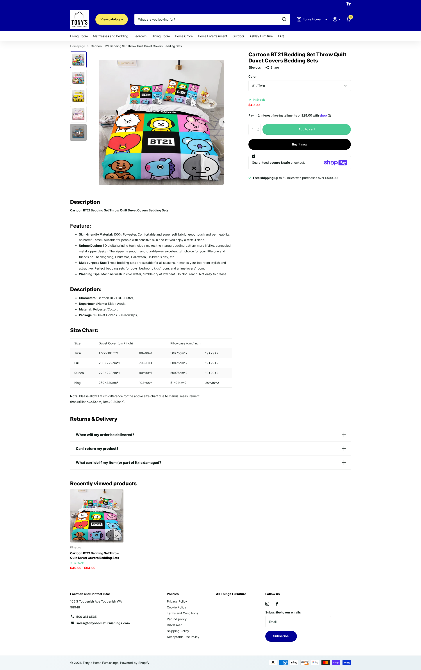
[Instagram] (267, 604)
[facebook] (277, 604)
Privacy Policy (177, 601)
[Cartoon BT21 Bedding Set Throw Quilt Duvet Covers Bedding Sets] (96, 515)
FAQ (281, 36)
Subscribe (281, 636)
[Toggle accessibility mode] (348, 4)
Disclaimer (174, 625)
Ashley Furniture (261, 36)
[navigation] (78, 59)
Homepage (77, 46)
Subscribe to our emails (283, 612)
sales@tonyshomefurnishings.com (103, 623)
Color (252, 76)
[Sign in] (337, 19)
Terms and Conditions (182, 613)
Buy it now (299, 144)
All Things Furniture (231, 594)
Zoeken (284, 19)
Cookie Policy (176, 607)
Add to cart (306, 129)
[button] (259, 125)
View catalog (110, 19)
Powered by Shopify (134, 663)
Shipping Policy (178, 631)
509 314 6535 (86, 617)
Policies (173, 594)
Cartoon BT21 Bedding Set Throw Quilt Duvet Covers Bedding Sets (94, 555)
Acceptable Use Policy (183, 637)
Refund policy (177, 619)
